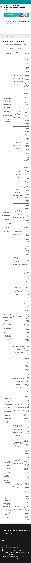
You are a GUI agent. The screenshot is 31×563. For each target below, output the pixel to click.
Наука (7, 36)
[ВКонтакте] (3, 560)
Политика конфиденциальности (10, 547)
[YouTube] (6, 560)
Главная (2, 36)
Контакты (4, 545)
